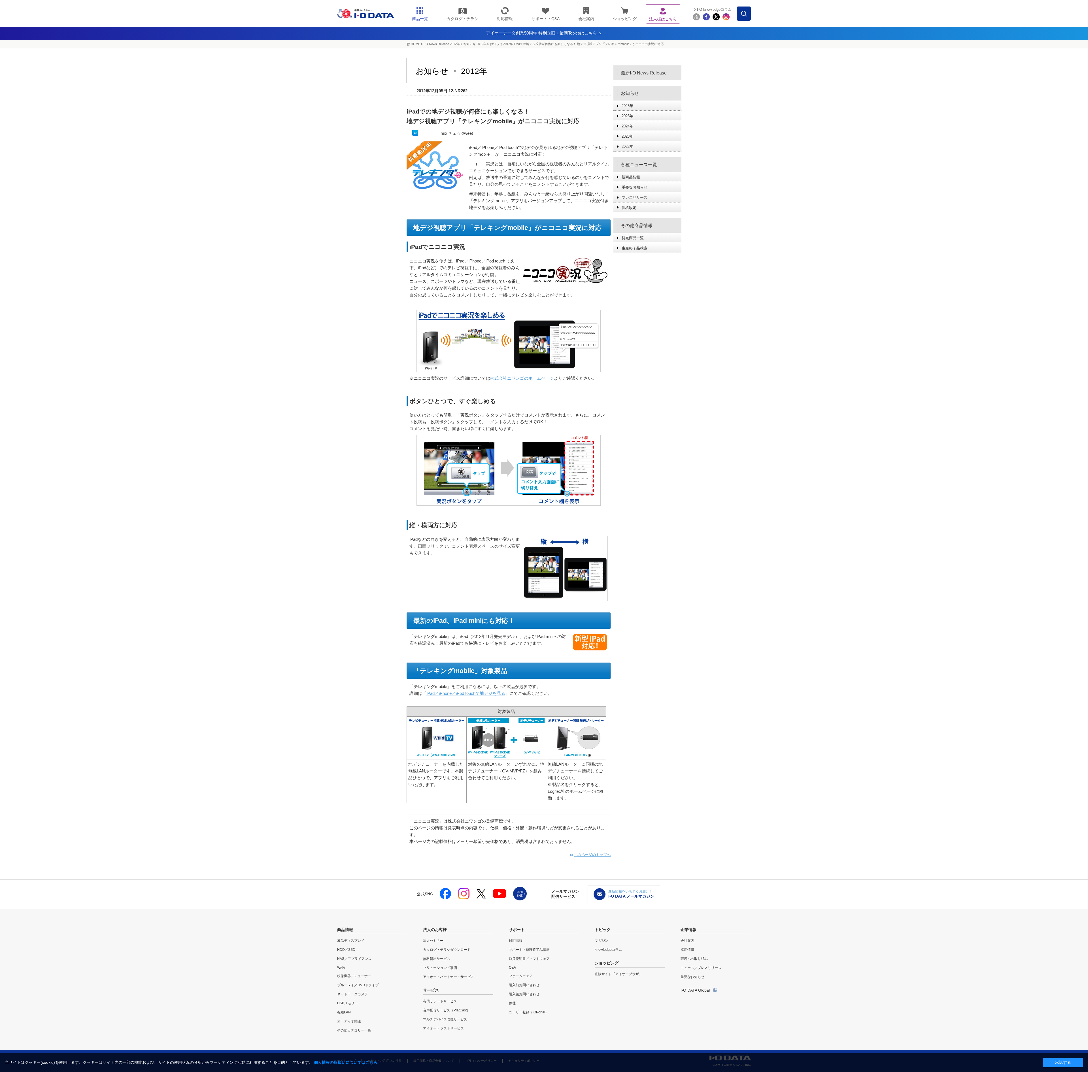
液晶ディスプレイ (350, 941)
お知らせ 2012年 (475, 44)
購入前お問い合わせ (524, 985)
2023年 (627, 136)
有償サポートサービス (440, 1001)
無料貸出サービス (436, 959)
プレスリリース (634, 197)
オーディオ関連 (349, 1021)
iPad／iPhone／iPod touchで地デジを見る (465, 693)
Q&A (512, 968)
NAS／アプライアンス (354, 959)
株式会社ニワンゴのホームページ (522, 378)
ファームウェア (521, 976)
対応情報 (515, 941)
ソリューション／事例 (440, 968)
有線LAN (344, 1012)
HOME (415, 44)
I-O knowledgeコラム (714, 9)
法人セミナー (433, 941)
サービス (431, 990)
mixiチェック (453, 133)
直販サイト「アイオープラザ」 (618, 974)
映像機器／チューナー (354, 976)
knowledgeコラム (608, 950)
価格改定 (629, 208)
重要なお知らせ (634, 187)
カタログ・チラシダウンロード (447, 950)
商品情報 (345, 929)
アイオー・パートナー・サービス (448, 977)
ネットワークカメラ (352, 994)
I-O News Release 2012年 (442, 44)
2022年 (627, 146)
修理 (512, 1003)
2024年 (627, 126)
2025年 (627, 116)
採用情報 (687, 950)
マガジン (601, 941)
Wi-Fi (341, 968)
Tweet (467, 133)
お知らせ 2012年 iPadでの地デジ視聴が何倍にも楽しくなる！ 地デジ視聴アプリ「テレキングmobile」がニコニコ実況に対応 (577, 44)
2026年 (627, 106)
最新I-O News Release (644, 73)
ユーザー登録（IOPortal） (529, 1012)
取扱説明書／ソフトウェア (529, 959)
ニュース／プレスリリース (701, 968)
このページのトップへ (592, 855)
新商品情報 (631, 177)
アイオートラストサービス (443, 1028)
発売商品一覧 (633, 238)
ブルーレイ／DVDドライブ (358, 985)
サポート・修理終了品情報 (529, 950)
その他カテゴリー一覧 (354, 1030)
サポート (517, 929)
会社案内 (687, 941)
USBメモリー (347, 1003)
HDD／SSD (346, 950)
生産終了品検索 (634, 248)
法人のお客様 (435, 929)
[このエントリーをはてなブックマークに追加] (415, 134)
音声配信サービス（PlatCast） (446, 1010)
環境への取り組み (694, 959)
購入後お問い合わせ (524, 994)
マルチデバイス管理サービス (445, 1019)
